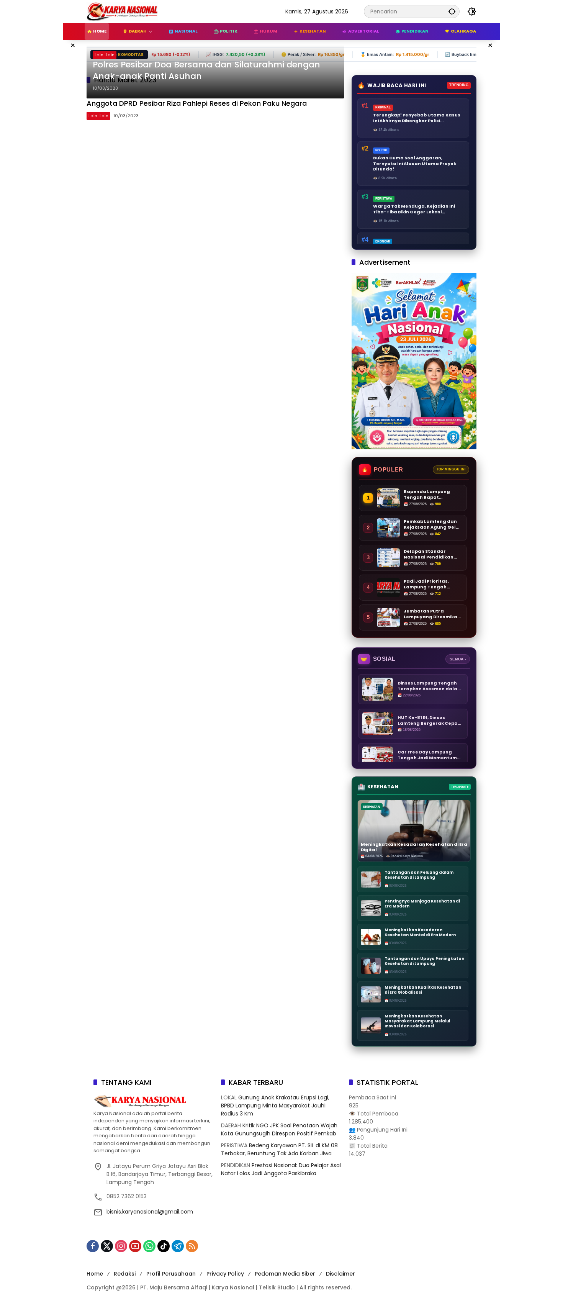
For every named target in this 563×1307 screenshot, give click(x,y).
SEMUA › (458, 659)
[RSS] (192, 1246)
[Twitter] (107, 1246)
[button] (452, 11)
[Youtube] (135, 1246)
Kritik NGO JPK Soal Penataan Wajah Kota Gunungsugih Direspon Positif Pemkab (279, 1129)
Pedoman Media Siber (285, 1274)
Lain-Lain (105, 55)
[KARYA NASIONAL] (122, 11)
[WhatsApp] (149, 1246)
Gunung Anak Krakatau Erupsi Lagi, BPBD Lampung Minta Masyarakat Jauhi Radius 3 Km (275, 1105)
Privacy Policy (225, 1274)
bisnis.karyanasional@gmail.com (149, 1211)
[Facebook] (93, 1246)
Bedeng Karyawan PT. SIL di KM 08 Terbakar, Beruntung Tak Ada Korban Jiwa (279, 1149)
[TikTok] (163, 1246)
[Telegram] (178, 1246)
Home (95, 1274)
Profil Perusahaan (171, 1274)
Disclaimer (340, 1274)
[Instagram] (121, 1246)
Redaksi (125, 1274)
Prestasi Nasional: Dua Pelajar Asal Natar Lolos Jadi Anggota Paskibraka (281, 1169)
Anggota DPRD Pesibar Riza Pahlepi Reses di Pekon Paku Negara (198, 103)
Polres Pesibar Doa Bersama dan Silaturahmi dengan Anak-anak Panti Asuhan (206, 70)
